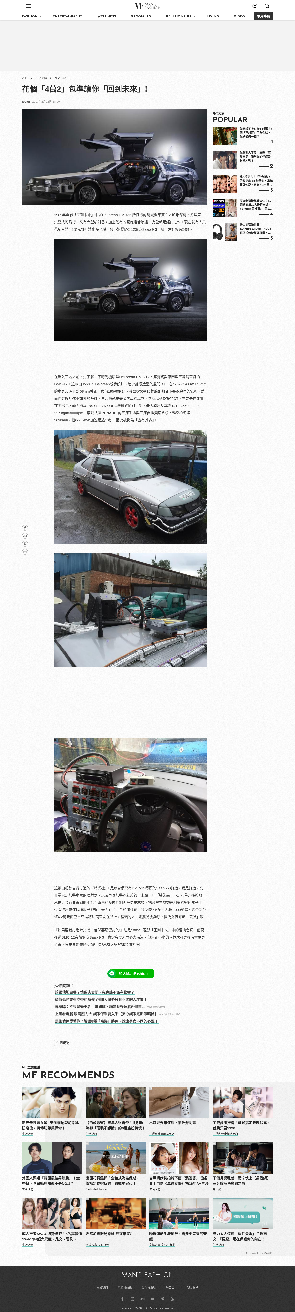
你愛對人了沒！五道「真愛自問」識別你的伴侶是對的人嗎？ (255, 156)
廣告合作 (171, 1287)
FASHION (30, 16)
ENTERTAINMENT (67, 16)
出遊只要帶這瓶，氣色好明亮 (172, 1123)
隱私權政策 (125, 1287)
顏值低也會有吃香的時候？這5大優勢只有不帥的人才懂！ (101, 1000)
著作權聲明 (149, 1287)
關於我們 (102, 1287)
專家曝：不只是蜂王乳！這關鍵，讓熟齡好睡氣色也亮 (98, 1007)
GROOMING (141, 16)
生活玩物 (60, 78)
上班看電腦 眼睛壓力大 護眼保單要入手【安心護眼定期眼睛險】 (106, 1014)
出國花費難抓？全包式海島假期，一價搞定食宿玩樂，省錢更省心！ (114, 1181)
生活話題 (41, 78)
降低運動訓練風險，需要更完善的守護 (178, 1236)
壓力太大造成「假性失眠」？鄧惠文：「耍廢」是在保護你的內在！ (240, 1236)
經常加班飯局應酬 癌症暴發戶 (110, 1234)
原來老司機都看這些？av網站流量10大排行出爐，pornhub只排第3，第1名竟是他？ (256, 205)
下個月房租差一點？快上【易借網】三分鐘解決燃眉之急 (242, 1181)
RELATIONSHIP (178, 16)
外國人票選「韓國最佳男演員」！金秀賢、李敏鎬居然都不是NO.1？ (51, 1181)
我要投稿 (192, 1287)
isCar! (26, 101)
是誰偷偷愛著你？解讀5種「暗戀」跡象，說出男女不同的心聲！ (106, 1021)
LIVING (212, 16)
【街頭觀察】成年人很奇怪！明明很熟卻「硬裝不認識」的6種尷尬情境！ (115, 1125)
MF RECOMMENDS (68, 1076)
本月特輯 (263, 16)
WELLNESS (106, 16)
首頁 (25, 78)
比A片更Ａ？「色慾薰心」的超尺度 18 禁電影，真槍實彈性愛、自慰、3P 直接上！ (256, 181)
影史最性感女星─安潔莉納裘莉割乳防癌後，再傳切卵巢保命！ (50, 1125)
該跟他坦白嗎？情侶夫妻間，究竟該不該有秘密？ (94, 992)
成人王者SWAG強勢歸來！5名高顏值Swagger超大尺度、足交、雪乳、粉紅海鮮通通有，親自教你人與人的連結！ (52, 1237)
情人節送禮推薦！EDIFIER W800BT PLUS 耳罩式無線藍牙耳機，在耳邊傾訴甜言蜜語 (255, 229)
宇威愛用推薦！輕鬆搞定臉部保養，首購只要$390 (242, 1125)
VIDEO (239, 16)
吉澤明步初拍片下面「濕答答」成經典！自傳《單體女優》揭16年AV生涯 (179, 1181)
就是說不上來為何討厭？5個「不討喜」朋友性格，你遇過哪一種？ (256, 132)
